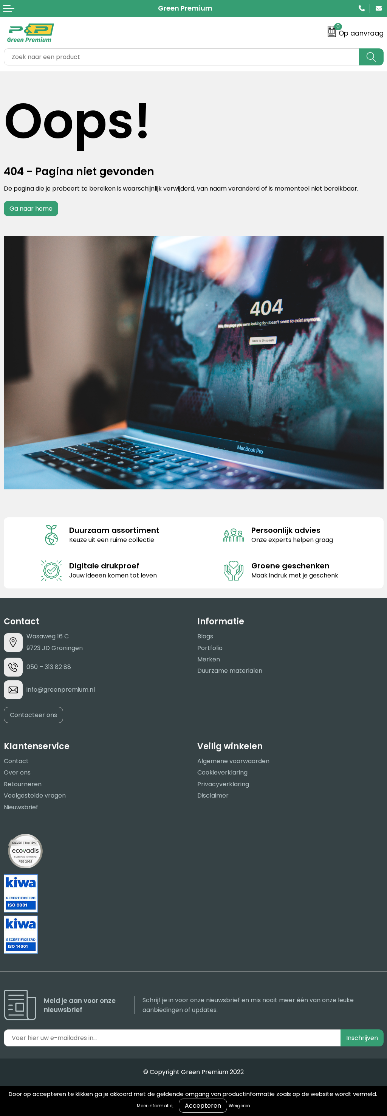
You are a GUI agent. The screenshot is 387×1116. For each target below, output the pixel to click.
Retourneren (23, 784)
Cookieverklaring (222, 772)
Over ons (17, 772)
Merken (208, 659)
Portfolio (210, 648)
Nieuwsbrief (21, 807)
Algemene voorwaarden (233, 761)
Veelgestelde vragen (35, 795)
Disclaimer (213, 795)
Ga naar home (31, 208)
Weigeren (239, 1105)
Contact (16, 761)
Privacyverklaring (223, 784)
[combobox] (181, 56)
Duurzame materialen (229, 670)
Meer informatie (154, 1105)
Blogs (205, 636)
